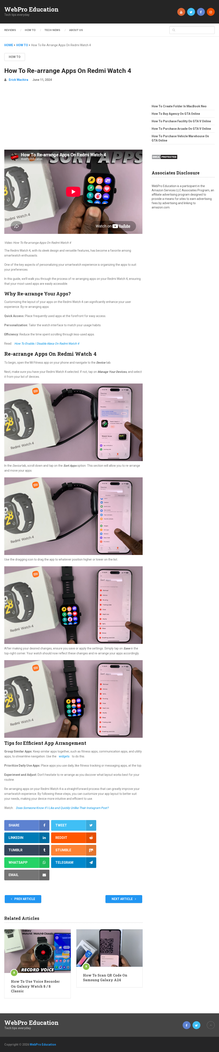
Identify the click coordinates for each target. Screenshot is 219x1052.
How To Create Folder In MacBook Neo (179, 106)
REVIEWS (10, 30)
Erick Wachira (18, 79)
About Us (76, 30)
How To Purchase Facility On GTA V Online (181, 121)
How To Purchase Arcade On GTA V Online (181, 128)
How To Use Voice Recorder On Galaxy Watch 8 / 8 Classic (35, 986)
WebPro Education (31, 9)
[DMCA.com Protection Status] (165, 160)
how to (15, 57)
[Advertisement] (73, 118)
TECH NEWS (52, 30)
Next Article (122, 899)
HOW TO (30, 30)
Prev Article (24, 899)
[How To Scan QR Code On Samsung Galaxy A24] (109, 948)
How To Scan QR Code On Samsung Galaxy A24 (105, 977)
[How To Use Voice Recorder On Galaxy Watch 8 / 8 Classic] (37, 951)
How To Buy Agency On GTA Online (176, 113)
